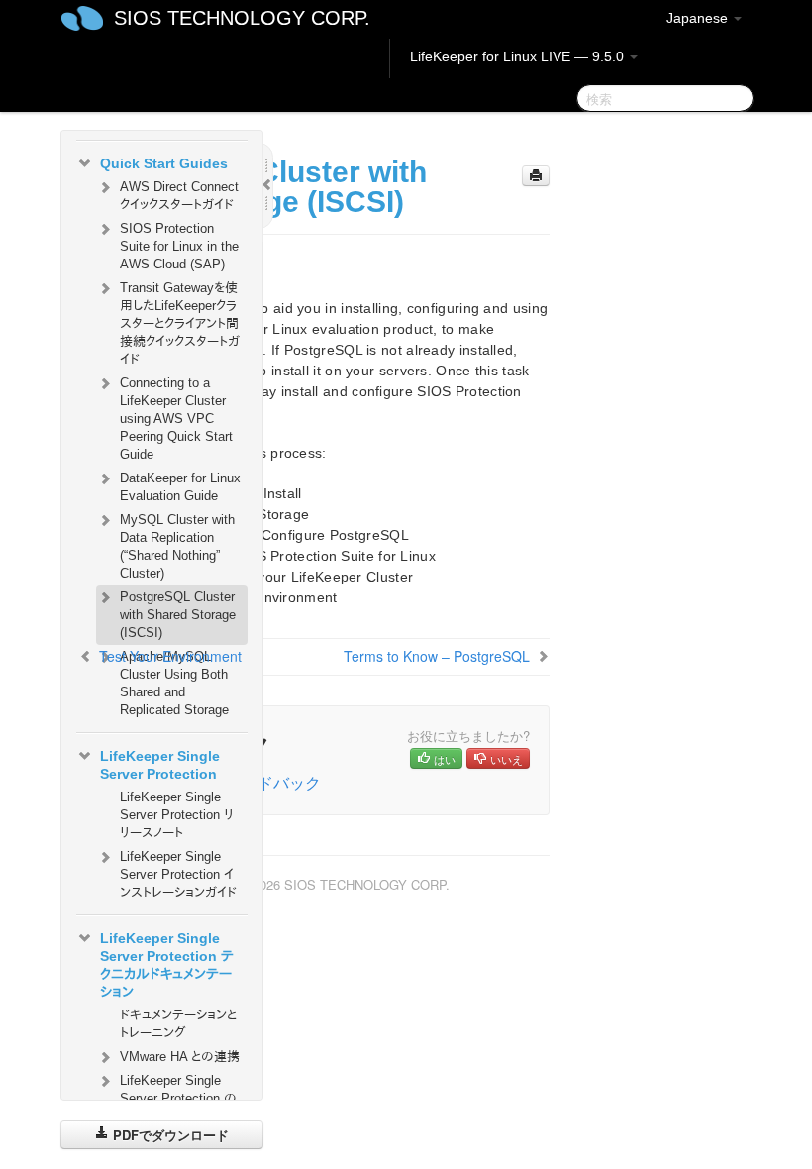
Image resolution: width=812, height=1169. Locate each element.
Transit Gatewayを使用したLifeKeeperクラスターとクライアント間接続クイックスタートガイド (180, 323)
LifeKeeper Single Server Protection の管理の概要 (178, 1098)
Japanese (699, 18)
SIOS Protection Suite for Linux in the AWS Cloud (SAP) (179, 246)
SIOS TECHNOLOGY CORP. (242, 18)
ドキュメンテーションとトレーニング (178, 1024)
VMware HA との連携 (180, 1056)
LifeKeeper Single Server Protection (160, 765)
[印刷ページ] (536, 175)
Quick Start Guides (164, 163)
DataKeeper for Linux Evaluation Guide (180, 487)
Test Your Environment (170, 656)
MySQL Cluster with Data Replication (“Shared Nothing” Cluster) (177, 546)
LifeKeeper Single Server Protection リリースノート (177, 815)
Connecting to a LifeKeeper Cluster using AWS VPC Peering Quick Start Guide (176, 418)
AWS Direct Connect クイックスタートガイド (179, 195)
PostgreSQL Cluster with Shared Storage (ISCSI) (178, 614)
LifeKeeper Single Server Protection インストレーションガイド (178, 874)
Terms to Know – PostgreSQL (437, 656)
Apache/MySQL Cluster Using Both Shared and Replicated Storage (174, 683)
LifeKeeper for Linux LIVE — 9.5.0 (519, 56)
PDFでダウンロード (169, 1134)
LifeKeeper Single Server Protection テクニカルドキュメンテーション (167, 965)
